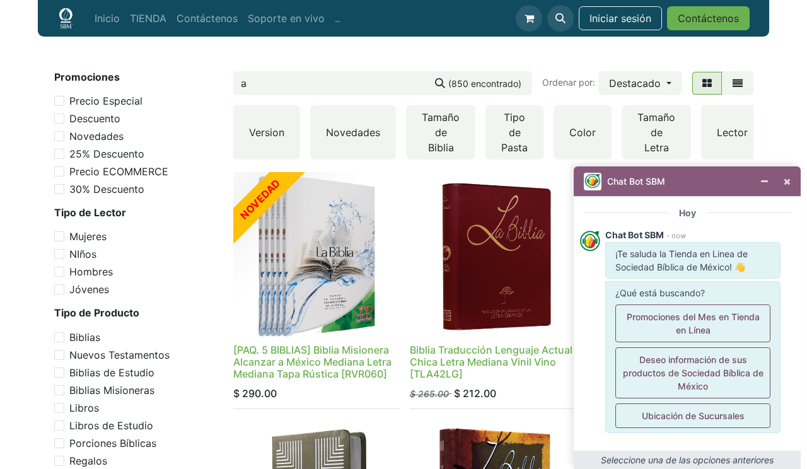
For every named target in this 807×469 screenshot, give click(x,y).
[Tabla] (707, 83)
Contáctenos (708, 18)
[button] (560, 18)
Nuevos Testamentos (119, 355)
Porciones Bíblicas (112, 443)
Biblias (84, 337)
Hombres (91, 271)
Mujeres (88, 236)
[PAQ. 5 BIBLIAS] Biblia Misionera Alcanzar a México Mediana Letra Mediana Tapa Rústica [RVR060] (312, 362)
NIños (82, 254)
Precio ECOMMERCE (118, 171)
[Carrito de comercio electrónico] (529, 18)
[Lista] (737, 83)
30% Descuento (106, 189)
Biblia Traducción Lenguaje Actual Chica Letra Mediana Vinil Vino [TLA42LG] (491, 362)
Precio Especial (105, 101)
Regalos (88, 461)
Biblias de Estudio (111, 372)
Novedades (96, 136)
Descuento (94, 118)
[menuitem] (107, 18)
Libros (84, 408)
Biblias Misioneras (111, 390)
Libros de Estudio (111, 425)
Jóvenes (89, 289)
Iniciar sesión (620, 18)
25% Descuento (106, 154)
